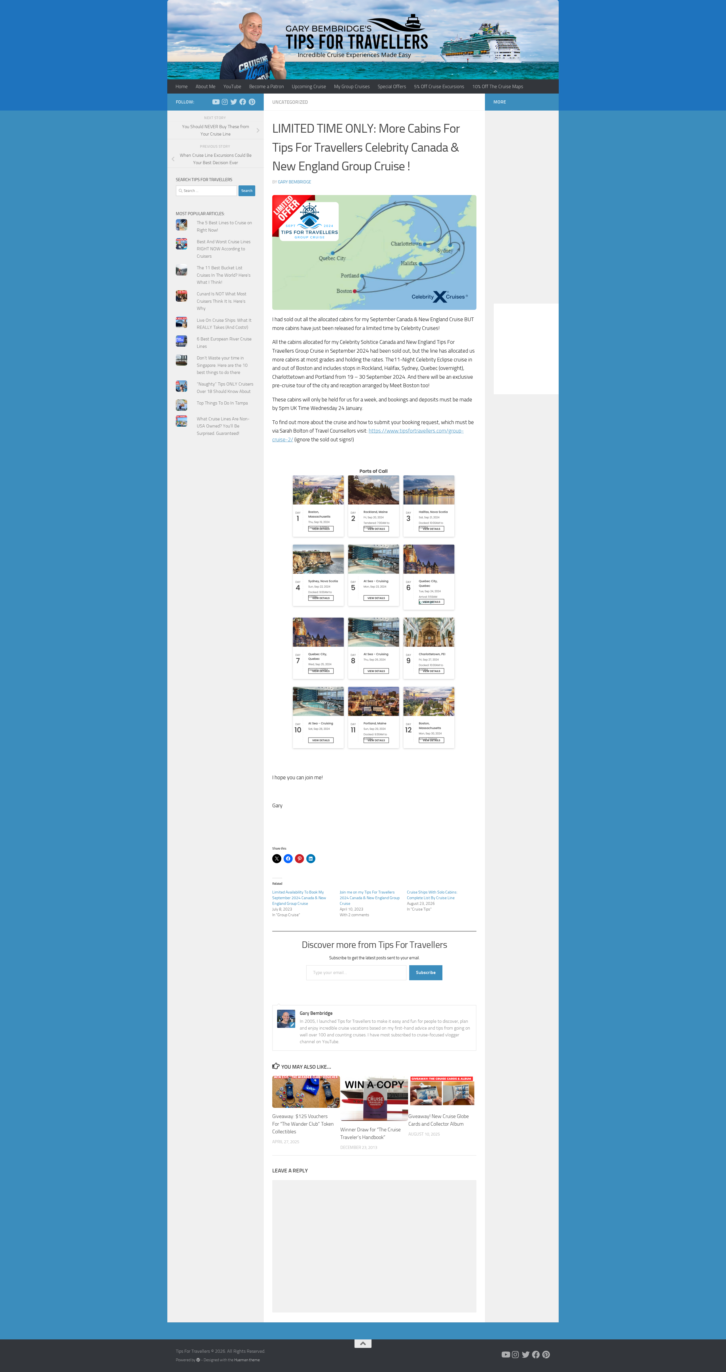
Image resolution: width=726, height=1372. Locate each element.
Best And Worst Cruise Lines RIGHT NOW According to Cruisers (223, 249)
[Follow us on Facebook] (242, 101)
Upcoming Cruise (309, 86)
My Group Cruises (352, 86)
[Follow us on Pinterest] (251, 101)
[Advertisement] (215, 555)
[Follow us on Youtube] (215, 101)
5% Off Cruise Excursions (439, 86)
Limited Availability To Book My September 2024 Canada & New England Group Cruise (299, 898)
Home (182, 86)
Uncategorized (290, 102)
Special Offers (392, 86)
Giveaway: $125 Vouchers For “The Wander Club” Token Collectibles (303, 1124)
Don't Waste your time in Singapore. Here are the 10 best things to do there (222, 365)
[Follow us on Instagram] (224, 101)
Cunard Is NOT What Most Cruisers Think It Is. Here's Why (221, 301)
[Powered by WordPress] (198, 1360)
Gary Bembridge (294, 182)
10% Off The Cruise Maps (497, 86)
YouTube (232, 86)
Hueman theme (247, 1360)
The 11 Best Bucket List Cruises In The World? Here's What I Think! (223, 275)
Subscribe (426, 972)
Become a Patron (266, 86)
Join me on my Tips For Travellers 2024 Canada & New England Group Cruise (370, 898)
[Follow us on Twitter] (233, 101)
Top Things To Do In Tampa (222, 403)
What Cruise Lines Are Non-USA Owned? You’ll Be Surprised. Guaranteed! (223, 426)
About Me (206, 86)
